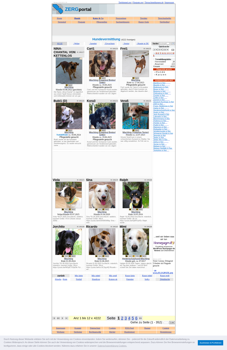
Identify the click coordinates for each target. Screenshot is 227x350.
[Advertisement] (113, 30)
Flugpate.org (138, 2)
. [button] (112, 346)
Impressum (169, 2)
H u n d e (160, 72)
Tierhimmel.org (124, 2)
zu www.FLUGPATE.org (163, 271)
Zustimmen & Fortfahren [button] (210, 343)
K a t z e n (161, 74)
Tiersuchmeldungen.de (154, 2)
